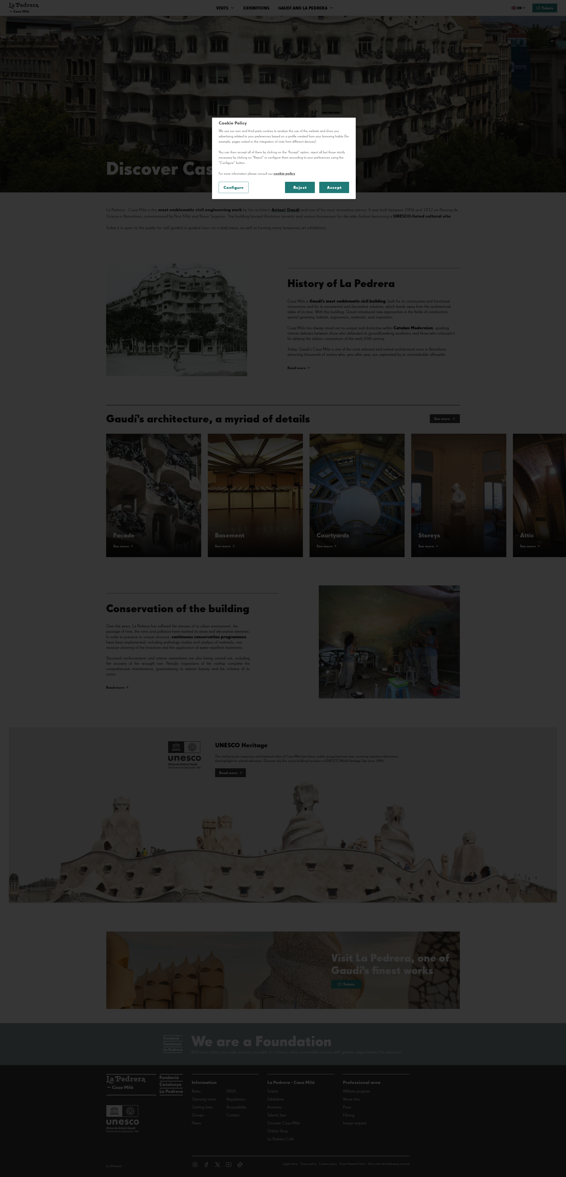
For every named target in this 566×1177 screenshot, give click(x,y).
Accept (334, 187)
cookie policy (284, 173)
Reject (299, 187)
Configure (234, 187)
